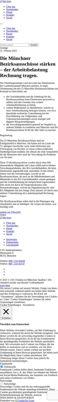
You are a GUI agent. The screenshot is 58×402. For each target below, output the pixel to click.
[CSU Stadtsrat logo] (5, 1)
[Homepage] (5, 217)
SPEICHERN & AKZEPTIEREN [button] (17, 397)
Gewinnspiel (12, 245)
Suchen (33, 45)
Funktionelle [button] (6, 363)
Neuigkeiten (12, 9)
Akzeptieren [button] (28, 305)
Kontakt (10, 15)
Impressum (11, 239)
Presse (9, 12)
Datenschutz (12, 242)
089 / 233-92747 (17, 263)
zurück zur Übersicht (10, 212)
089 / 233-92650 (17, 261)
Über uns (10, 6)
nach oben (5, 285)
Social (9, 17)
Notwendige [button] (6, 380)
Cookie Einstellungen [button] (10, 305)
